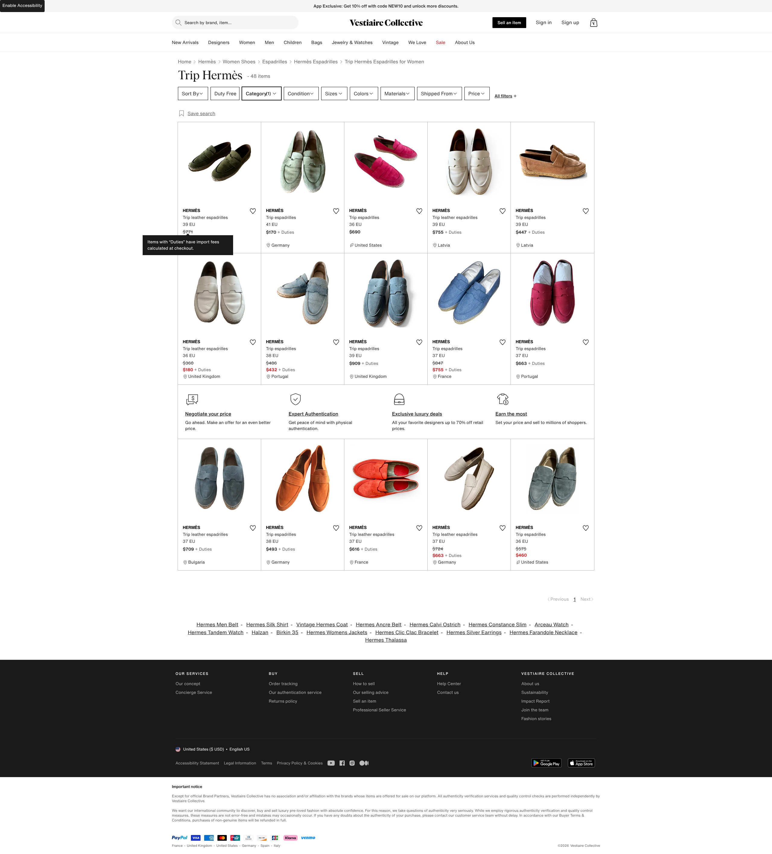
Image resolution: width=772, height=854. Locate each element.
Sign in (544, 22)
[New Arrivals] (203, 42)
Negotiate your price (208, 413)
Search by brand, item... (208, 22)
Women (247, 42)
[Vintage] (403, 42)
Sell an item (509, 22)
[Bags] (326, 42)
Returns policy (283, 701)
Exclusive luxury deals (417, 413)
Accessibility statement (197, 763)
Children (293, 42)
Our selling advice (370, 692)
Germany (249, 845)
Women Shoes (239, 61)
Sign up (570, 22)
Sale (440, 42)
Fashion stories (536, 719)
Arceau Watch (552, 624)
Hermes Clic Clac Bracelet (406, 632)
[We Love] (431, 42)
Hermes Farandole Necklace (543, 632)
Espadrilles (274, 61)
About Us (465, 42)
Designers (218, 42)
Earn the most (511, 413)
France (177, 845)
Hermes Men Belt (217, 624)
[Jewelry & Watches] (377, 42)
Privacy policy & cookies (300, 763)
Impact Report (535, 701)
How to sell (364, 684)
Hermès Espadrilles (316, 61)
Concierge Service (194, 692)
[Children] (306, 42)
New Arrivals (185, 42)
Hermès (207, 61)
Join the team (535, 710)
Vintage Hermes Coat (322, 624)
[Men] (279, 42)
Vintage (390, 42)
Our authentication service (295, 692)
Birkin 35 (288, 632)
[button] (594, 22)
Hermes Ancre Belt (378, 624)
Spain (265, 845)
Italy (277, 845)
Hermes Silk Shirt (267, 624)
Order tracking (283, 684)
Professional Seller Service (379, 710)
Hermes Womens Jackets (337, 632)
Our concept (188, 684)
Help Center (449, 684)
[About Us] (479, 42)
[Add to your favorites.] (252, 211)
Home (184, 61)
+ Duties (285, 232)
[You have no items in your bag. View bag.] (594, 22)
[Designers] (234, 42)
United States (227, 845)
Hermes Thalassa (386, 640)
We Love (417, 42)
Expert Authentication (313, 413)
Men (269, 42)
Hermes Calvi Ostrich (435, 624)
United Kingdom (199, 845)
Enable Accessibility (22, 5)
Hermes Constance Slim (498, 624)
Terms (266, 763)
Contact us (448, 692)
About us (530, 684)
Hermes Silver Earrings (474, 632)
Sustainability (534, 692)
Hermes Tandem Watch (216, 632)
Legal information (240, 763)
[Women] (260, 42)
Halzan (260, 632)
